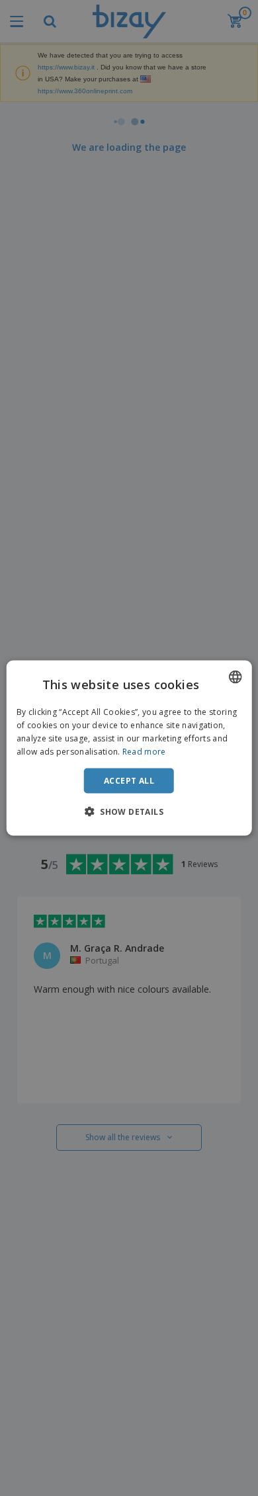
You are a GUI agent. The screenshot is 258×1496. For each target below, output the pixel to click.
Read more (144, 751)
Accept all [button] (129, 780)
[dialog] (129, 748)
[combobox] (234, 677)
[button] (129, 811)
